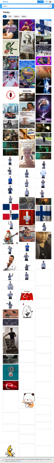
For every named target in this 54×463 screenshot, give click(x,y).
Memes (24, 16)
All (4, 16)
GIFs (10, 16)
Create (41, 1)
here (20, 461)
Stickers (17, 16)
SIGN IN (46, 1)
